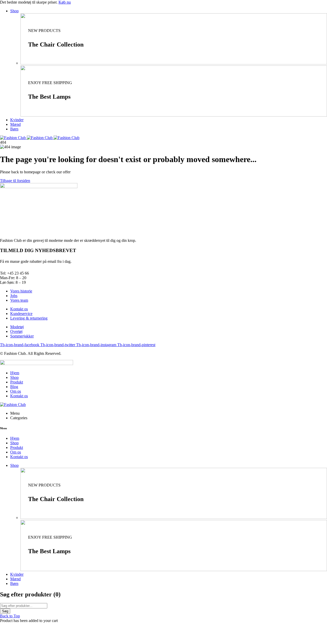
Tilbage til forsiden (15, 180)
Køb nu (65, 2)
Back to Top (10, 616)
